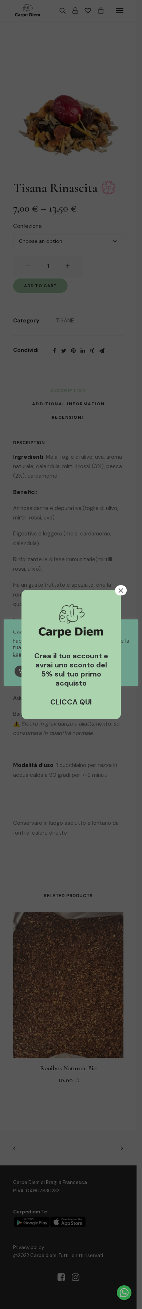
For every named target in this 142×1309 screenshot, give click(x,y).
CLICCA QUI (71, 702)
